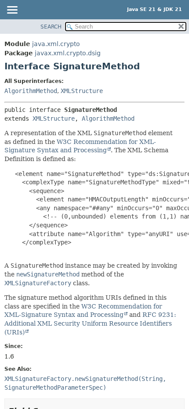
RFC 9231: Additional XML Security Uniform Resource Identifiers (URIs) (90, 323)
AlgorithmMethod (30, 90)
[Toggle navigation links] (11, 10)
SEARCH (51, 27)
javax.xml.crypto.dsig (68, 53)
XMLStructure (82, 90)
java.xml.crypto (56, 43)
